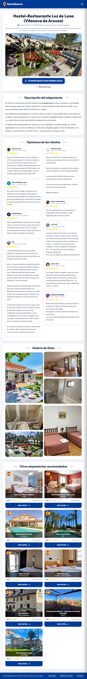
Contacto (80, 676)
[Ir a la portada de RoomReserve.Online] (13, 4)
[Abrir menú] (82, 4)
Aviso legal (51, 676)
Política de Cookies (66, 676)
